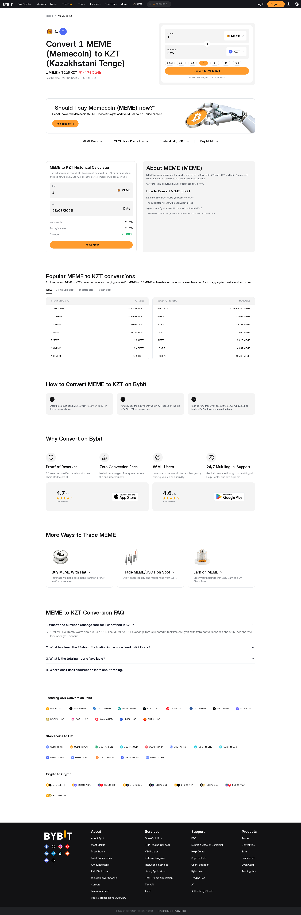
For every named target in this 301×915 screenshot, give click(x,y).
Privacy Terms (180, 911)
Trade (245, 838)
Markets (41, 4)
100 (237, 63)
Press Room (98, 851)
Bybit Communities (101, 858)
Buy (54, 186)
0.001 (170, 63)
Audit (148, 891)
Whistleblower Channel (104, 877)
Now (49, 289)
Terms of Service (164, 911)
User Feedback (200, 864)
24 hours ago (65, 289)
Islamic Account (100, 891)
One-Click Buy (153, 838)
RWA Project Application (159, 877)
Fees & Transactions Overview (108, 897)
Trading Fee (198, 877)
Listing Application (155, 871)
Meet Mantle (98, 844)
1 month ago (85, 289)
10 (226, 63)
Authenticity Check (202, 891)
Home (49, 15)
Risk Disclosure (100, 871)
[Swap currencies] (207, 44)
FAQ (193, 838)
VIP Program (152, 851)
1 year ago (104, 289)
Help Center (198, 851)
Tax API (149, 884)
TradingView (249, 871)
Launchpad (248, 858)
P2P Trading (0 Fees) (157, 844)
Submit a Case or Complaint (207, 844)
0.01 (181, 63)
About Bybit (97, 838)
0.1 (192, 63)
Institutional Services (156, 864)
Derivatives (248, 844)
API (193, 884)
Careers (95, 884)
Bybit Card (248, 864)
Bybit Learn (197, 871)
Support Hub (198, 858)
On (53, 204)
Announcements (100, 864)
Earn (244, 851)
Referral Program (155, 858)
